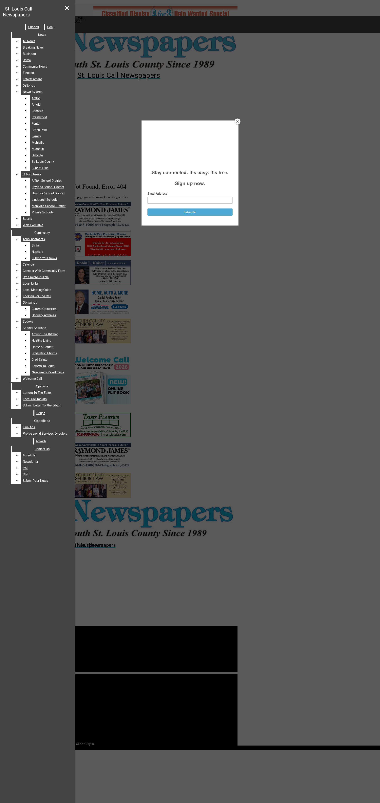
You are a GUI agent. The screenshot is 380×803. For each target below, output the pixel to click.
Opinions (42, 386)
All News (29, 41)
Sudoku (28, 321)
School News (32, 174)
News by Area (32, 92)
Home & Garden (42, 347)
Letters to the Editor (37, 393)
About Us (29, 455)
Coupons (42, 413)
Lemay (36, 136)
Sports (27, 219)
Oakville (37, 155)
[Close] (237, 121)
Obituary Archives (44, 315)
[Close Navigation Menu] (67, 8)
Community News (35, 66)
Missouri (38, 149)
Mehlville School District (49, 206)
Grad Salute (40, 359)
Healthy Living (41, 340)
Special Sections (34, 328)
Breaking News (33, 47)
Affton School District (47, 181)
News (42, 35)
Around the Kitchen (45, 334)
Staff (26, 474)
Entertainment (32, 79)
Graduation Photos (44, 353)
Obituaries (30, 302)
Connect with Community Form (44, 271)
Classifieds (42, 421)
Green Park (39, 130)
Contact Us (42, 449)
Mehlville (38, 142)
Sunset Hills (40, 168)
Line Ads (29, 427)
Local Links (31, 283)
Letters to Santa (43, 366)
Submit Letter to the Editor (42, 405)
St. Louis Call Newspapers (17, 12)
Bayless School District (48, 187)
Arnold (36, 104)
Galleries (29, 85)
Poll (25, 468)
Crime (27, 60)
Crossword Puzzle (36, 277)
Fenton (36, 123)
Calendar (29, 264)
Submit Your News (44, 258)
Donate (52, 27)
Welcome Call (32, 378)
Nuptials (37, 252)
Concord (37, 111)
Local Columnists (35, 399)
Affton (36, 98)
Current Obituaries (44, 309)
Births (36, 245)
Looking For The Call (37, 296)
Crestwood (39, 117)
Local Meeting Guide (37, 290)
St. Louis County (43, 161)
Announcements (34, 239)
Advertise (42, 441)
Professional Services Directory (45, 433)
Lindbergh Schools (45, 200)
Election (28, 73)
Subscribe (35, 27)
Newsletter (30, 462)
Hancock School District (48, 193)
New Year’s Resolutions (48, 372)
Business (29, 54)
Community (42, 233)
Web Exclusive (33, 225)
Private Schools (43, 212)
